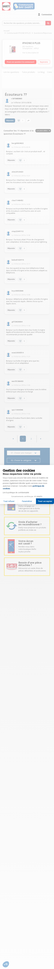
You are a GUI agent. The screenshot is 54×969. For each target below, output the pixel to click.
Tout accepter (45, 501)
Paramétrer (27, 501)
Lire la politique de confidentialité (16, 492)
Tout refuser (9, 501)
